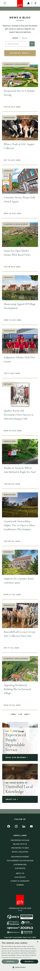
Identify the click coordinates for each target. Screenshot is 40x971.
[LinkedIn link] (23, 826)
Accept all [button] (10, 961)
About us (20, 873)
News (15, 38)
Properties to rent (20, 848)
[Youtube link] (31, 826)
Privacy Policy (26, 957)
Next (27, 714)
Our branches (20, 865)
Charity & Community (20, 881)
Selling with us (20, 844)
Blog (25, 38)
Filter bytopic (19, 53)
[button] (20, 967)
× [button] (37, 942)
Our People (20, 868)
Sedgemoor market (20, 857)
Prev (13, 714)
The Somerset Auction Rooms (20, 861)
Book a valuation (20, 852)
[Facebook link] (8, 826)
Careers (20, 885)
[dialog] (20, 955)
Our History (20, 877)
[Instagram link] (16, 826)
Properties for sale (20, 840)
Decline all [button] (29, 961)
